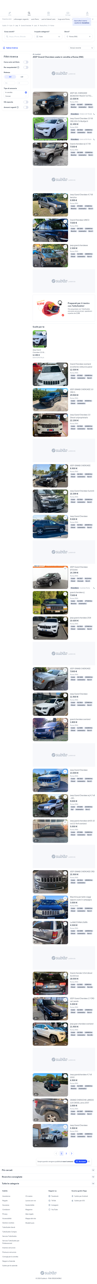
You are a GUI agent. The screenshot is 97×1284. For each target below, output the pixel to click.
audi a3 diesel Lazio (48, 19)
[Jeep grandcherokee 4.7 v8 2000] (64, 1085)
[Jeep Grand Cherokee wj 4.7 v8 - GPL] (64, 805)
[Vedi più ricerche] (93, 19)
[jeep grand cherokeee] (64, 255)
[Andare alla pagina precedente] (56, 1153)
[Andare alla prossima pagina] (71, 1153)
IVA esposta (8, 102)
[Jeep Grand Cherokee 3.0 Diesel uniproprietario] (64, 425)
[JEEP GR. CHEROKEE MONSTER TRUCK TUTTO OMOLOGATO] (64, 103)
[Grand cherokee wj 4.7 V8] (64, 154)
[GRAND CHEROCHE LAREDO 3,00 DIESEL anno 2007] (64, 1110)
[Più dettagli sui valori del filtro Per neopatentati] (18, 67)
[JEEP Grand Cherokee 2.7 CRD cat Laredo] (64, 1008)
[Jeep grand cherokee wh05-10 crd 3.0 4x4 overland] (64, 831)
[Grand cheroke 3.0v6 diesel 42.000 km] (64, 983)
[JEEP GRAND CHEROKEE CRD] (64, 882)
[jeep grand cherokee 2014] (64, 628)
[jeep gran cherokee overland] (64, 1034)
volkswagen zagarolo (21, 19)
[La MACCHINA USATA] (64, 932)
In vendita (8, 92)
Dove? (67, 32)
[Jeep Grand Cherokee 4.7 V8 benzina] (64, 205)
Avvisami (82, 1161)
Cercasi (8, 96)
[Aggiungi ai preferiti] (65, 94)
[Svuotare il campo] (90, 36)
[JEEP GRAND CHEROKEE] (64, 476)
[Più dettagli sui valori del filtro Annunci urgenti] (18, 107)
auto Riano (35, 19)
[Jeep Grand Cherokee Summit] (64, 501)
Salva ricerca (12, 48)
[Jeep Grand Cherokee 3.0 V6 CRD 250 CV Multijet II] (64, 129)
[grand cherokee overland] (64, 729)
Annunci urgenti (10, 107)
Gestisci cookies (8, 1223)
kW (22, 77)
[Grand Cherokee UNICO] (64, 230)
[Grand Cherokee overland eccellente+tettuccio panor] (64, 374)
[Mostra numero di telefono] (94, 114)
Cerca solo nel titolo (12, 62)
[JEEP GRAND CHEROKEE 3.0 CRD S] (64, 399)
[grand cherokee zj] (64, 602)
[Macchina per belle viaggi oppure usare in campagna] (64, 907)
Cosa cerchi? (9, 32)
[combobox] (20, 36)
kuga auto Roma (64, 19)
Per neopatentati (10, 67)
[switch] (25, 62)
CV (10, 77)
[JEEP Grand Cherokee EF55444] (64, 577)
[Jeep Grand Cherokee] (64, 526)
